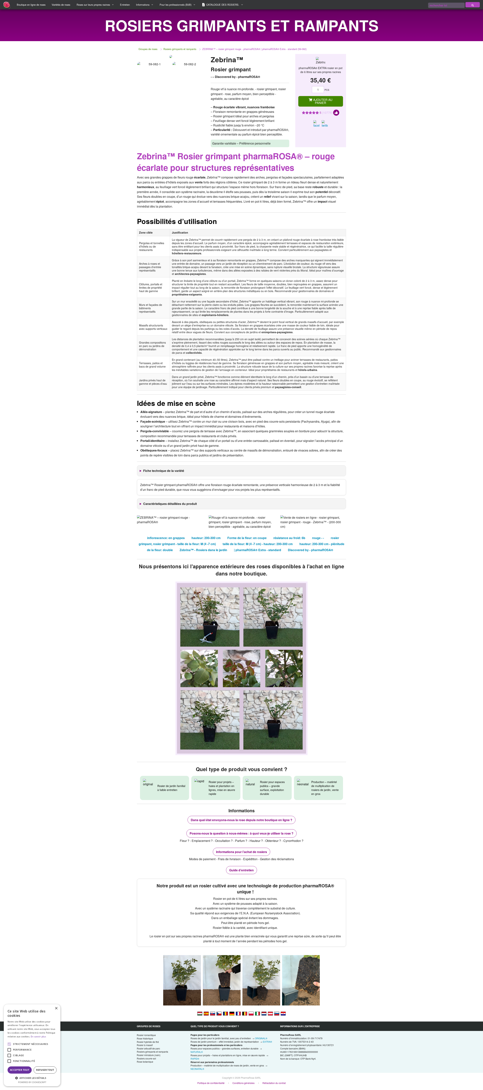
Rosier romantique (146, 1035)
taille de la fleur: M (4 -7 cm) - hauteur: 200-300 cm (258, 544)
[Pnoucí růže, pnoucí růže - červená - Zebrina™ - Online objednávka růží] (219, 1013)
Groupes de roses (147, 49)
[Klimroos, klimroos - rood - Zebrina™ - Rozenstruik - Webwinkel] (263, 1013)
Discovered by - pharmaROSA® (310, 550)
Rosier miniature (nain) (148, 1055)
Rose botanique (145, 1061)
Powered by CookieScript (32, 1082)
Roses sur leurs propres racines (93, 4)
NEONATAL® (197, 1068)
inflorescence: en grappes (166, 538)
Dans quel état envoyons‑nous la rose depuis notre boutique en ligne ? (241, 820)
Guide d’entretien (241, 870)
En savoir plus (38, 1036)
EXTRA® (267, 1041)
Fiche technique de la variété (163, 470)
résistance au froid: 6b (289, 538)
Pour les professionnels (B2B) (176, 4)
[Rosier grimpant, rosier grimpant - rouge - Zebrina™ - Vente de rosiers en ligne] (238, 1013)
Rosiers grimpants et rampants (179, 49)
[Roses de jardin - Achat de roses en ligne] (472, 4)
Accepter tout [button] (19, 1070)
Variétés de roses (61, 4)
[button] (32, 1078)
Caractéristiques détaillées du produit (170, 504)
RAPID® (195, 1058)
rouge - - (318, 538)
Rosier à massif (145, 1045)
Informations (142, 4)
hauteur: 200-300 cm (206, 538)
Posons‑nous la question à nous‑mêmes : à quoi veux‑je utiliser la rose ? (241, 833)
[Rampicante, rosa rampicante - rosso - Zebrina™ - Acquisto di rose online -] (257, 1013)
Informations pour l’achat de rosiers (241, 852)
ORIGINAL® (261, 1038)
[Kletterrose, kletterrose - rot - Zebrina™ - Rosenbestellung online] (270, 1013)
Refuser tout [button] (45, 1070)
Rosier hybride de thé (148, 1041)
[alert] (32, 1045)
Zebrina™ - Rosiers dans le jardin (203, 550)
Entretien (125, 4)
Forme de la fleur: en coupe (247, 538)
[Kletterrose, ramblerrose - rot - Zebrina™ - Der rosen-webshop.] (231, 1013)
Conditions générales (243, 1083)
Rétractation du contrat (274, 1083)
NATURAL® (197, 1051)
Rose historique (145, 1038)
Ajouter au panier (322, 101)
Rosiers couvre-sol (146, 1058)
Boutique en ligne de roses (31, 4)
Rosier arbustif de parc (148, 1048)
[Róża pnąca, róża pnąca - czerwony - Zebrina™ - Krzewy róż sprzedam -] (251, 1013)
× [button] (56, 1008)
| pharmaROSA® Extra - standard (257, 550)
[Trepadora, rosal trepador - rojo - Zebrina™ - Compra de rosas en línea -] (206, 1013)
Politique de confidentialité (211, 1083)
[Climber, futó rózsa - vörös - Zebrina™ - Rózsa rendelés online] (199, 1013)
